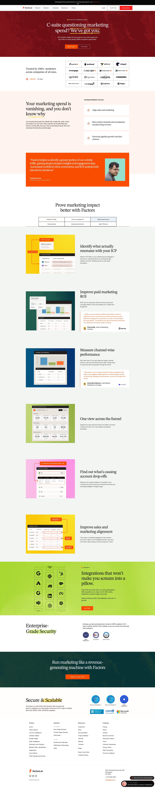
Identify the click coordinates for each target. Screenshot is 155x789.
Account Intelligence (35, 733)
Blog (79, 730)
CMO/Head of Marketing (61, 745)
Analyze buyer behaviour (77, 224)
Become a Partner (108, 735)
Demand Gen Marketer (61, 742)
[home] (28, 7)
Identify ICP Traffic (51, 219)
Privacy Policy (107, 747)
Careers (105, 733)
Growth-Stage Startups (61, 732)
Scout (31, 727)
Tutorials (80, 744)
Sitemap (80, 741)
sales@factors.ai (110, 780)
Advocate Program (108, 738)
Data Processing (108, 750)
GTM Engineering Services (37, 756)
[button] (38, 8)
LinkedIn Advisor (83, 755)
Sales (55, 748)
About (104, 730)
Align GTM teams (103, 224)
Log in (103, 8)
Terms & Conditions (109, 753)
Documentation (83, 733)
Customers (56, 8)
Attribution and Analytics (36, 744)
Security (80, 738)
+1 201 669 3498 (110, 777)
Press (104, 741)
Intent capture (33, 730)
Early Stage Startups (60, 729)
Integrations (32, 750)
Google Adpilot (33, 738)
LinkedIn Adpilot (34, 735)
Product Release (83, 735)
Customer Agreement (109, 744)
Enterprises (57, 735)
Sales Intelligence (34, 741)
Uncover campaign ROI (77, 219)
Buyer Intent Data (83, 752)
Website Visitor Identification (37, 747)
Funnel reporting (51, 224)
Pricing (73, 8)
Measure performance (103, 219)
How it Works (33, 753)
